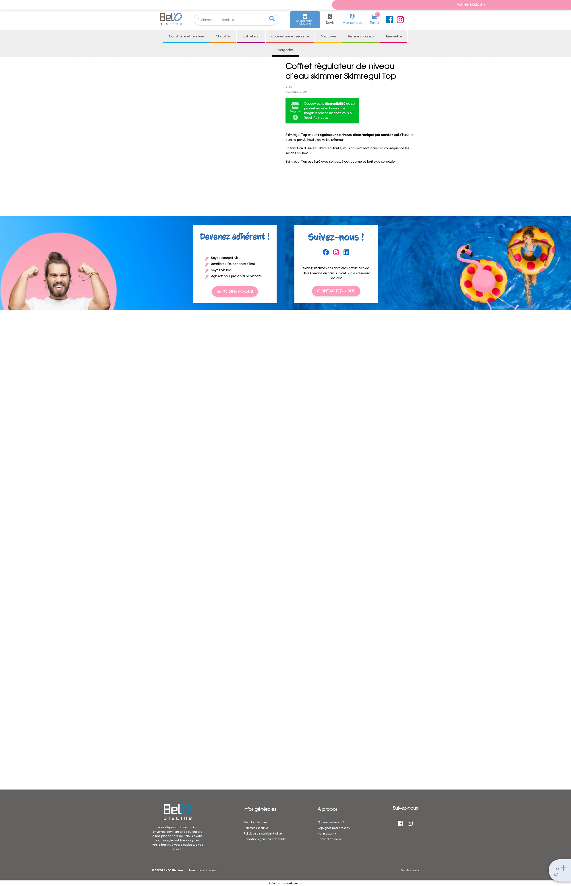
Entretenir (251, 36)
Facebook (389, 19)
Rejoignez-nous (235, 291)
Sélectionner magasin (305, 22)
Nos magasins (327, 833)
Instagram (400, 19)
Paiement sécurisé (256, 828)
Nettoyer (328, 36)
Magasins (285, 50)
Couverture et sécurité (290, 36)
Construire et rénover (186, 36)
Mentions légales (255, 822)
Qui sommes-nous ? (331, 822)
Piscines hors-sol (361, 36)
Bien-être (394, 36)
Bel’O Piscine (173, 870)
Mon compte (352, 23)
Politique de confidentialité (262, 833)
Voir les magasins (470, 4)
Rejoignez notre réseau (334, 828)
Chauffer (223, 36)
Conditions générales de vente (265, 839)
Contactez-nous (336, 291)
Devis (330, 23)
